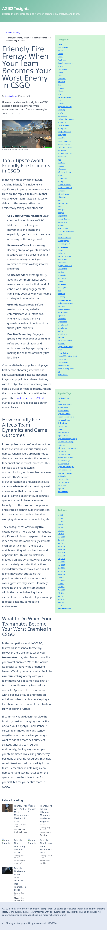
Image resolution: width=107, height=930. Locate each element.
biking (60, 200)
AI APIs (60, 113)
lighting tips (62, 197)
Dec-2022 (61, 568)
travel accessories (64, 256)
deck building (62, 423)
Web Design (62, 60)
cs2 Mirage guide (64, 454)
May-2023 (61, 552)
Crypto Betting (63, 362)
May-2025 (61, 602)
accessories (62, 262)
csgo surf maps (63, 482)
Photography (62, 69)
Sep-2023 (61, 562)
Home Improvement (65, 63)
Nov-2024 (61, 537)
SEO (59, 94)
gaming (60, 181)
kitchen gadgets (63, 241)
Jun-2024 (61, 534)
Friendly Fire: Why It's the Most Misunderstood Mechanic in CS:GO (21, 813)
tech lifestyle (62, 334)
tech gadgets (62, 116)
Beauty (60, 50)
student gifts (62, 178)
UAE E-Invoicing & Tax (66, 368)
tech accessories (64, 144)
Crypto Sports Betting (65, 347)
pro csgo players (64, 420)
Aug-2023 (61, 549)
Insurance (61, 82)
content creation (64, 309)
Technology (62, 79)
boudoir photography (65, 457)
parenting (61, 297)
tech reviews (62, 222)
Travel (60, 44)
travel (60, 206)
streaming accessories (66, 231)
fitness (60, 175)
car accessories (63, 125)
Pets (59, 100)
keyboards (61, 315)
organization (62, 322)
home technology (64, 325)
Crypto (60, 350)
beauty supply (63, 407)
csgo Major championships (67, 439)
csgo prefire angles (65, 473)
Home (8, 32)
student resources (64, 185)
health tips (61, 163)
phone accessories (64, 141)
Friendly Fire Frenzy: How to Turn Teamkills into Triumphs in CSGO (20, 879)
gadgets (61, 225)
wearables (61, 138)
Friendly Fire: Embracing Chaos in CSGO (19, 846)
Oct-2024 (61, 531)
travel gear (62, 135)
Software (61, 88)
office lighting (62, 312)
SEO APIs (61, 103)
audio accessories (64, 300)
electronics (62, 319)
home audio (62, 156)
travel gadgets (63, 203)
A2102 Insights (15, 8)
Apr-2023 (61, 543)
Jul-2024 (61, 584)
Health (60, 66)
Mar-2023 (61, 555)
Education (61, 91)
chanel (60, 429)
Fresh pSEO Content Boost (67, 356)
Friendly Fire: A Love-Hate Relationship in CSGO (46, 846)
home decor (62, 278)
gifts (59, 160)
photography (62, 259)
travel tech (61, 337)
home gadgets (63, 247)
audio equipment (64, 244)
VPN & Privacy (63, 375)
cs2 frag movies (63, 464)
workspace (62, 191)
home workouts (63, 411)
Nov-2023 (61, 546)
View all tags (63, 492)
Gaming (16, 32)
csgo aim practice (64, 414)
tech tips (61, 272)
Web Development (64, 97)
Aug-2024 (61, 574)
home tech (61, 344)
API (59, 372)
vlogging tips (62, 216)
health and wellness (65, 188)
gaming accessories (65, 266)
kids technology (63, 194)
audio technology (64, 219)
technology (62, 122)
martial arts (62, 485)
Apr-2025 (61, 596)
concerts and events (65, 404)
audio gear (62, 253)
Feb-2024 (61, 524)
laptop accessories (64, 132)
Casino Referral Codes (66, 119)
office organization (64, 172)
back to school (63, 228)
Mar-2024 (61, 565)
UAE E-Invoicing (63, 365)
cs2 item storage (64, 460)
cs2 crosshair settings (65, 442)
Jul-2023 (61, 577)
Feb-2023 (61, 527)
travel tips (61, 306)
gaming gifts (62, 128)
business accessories (65, 303)
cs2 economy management (67, 448)
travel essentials (64, 432)
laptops (60, 250)
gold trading (62, 476)
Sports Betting (63, 353)
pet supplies (62, 275)
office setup (62, 284)
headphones (62, 328)
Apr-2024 (61, 587)
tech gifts (61, 213)
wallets (60, 331)
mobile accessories (65, 153)
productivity (62, 166)
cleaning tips (62, 269)
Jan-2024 (61, 515)
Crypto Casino (63, 359)
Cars (59, 85)
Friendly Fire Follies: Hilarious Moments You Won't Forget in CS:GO (46, 815)
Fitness (60, 54)
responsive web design (66, 417)
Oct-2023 (61, 540)
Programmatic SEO (65, 107)
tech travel (61, 294)
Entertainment (63, 47)
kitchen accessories (65, 147)
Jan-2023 (61, 518)
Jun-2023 (61, 521)
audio (60, 234)
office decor (62, 169)
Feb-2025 (61, 593)
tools (59, 291)
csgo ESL (61, 488)
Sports (60, 75)
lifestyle (60, 281)
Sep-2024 (61, 580)
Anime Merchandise (65, 340)
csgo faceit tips (63, 479)
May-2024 (61, 559)
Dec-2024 (61, 590)
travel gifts (61, 209)
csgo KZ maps (63, 435)
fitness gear (62, 287)
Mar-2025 (61, 599)
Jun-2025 (61, 605)
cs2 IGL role (62, 451)
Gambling (61, 110)
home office (62, 150)
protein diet (62, 445)
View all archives (64, 608)
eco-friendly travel (64, 398)
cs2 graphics (62, 426)
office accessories (64, 238)
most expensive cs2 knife (30, 398)
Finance (60, 72)
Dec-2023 (61, 571)
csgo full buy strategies (66, 467)
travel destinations (64, 470)
